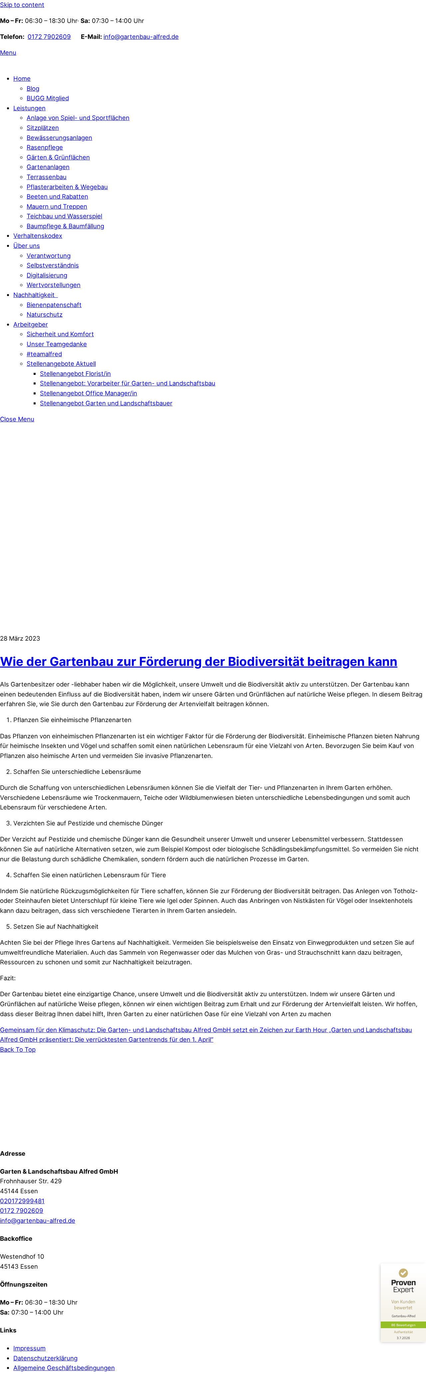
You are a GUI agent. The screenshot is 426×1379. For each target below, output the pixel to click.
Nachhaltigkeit (35, 294)
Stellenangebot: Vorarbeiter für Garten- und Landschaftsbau (127, 383)
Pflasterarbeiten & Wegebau (67, 186)
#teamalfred (44, 354)
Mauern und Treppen (57, 206)
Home (22, 78)
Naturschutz (45, 314)
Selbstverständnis (53, 265)
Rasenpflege (45, 147)
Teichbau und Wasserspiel (64, 216)
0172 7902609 (49, 36)
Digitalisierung (47, 275)
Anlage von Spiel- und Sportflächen (78, 117)
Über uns (26, 245)
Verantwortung (49, 255)
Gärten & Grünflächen (58, 157)
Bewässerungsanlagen (59, 137)
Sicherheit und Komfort (60, 334)
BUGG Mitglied (48, 98)
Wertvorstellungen (54, 284)
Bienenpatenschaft (54, 304)
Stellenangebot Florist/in (75, 373)
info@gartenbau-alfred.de (141, 36)
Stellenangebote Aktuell (61, 363)
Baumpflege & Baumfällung (65, 226)
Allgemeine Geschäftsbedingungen (64, 1367)
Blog (33, 88)
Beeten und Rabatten (57, 196)
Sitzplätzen (43, 127)
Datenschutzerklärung (45, 1358)
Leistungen (29, 108)
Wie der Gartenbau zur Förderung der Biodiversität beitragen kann (198, 661)
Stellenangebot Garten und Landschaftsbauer (106, 403)
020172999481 (22, 1201)
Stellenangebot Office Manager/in (88, 393)
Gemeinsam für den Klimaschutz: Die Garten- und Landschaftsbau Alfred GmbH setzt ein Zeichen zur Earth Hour (163, 1029)
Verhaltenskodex (37, 235)
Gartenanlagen (48, 166)
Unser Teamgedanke (57, 344)
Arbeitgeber (30, 324)
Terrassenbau (47, 176)
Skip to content (22, 4)
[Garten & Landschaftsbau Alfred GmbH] (41, 1135)
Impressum (29, 1348)
